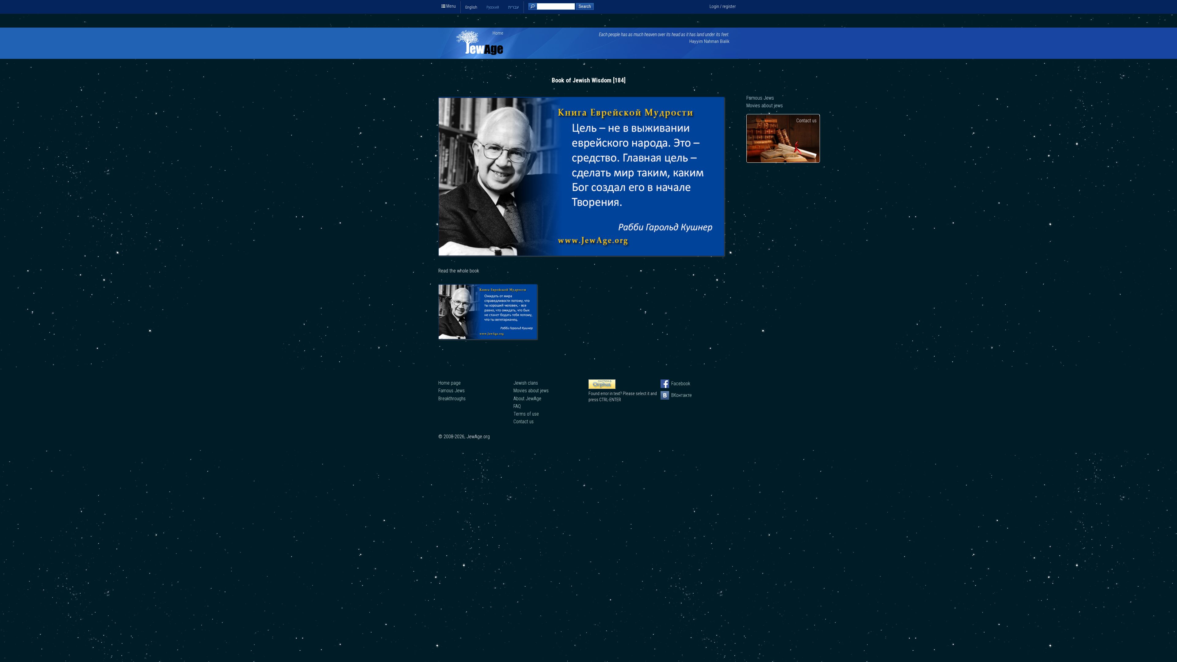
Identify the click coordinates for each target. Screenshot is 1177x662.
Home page (449, 383)
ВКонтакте (675, 395)
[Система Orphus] (601, 387)
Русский (492, 7)
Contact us (806, 121)
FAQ (517, 406)
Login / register (723, 6)
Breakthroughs (452, 398)
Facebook (675, 383)
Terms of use (526, 414)
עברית (513, 7)
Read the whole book (458, 271)
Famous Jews (760, 98)
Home (498, 33)
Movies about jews (764, 105)
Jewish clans (525, 383)
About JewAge (527, 398)
